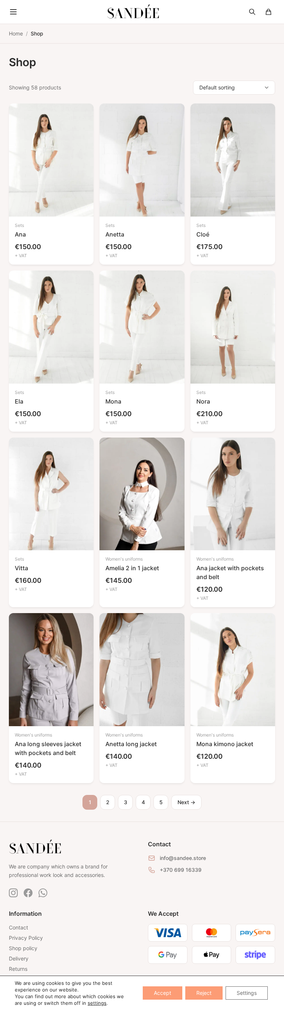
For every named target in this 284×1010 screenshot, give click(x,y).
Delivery (18, 958)
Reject (204, 993)
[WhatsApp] (42, 892)
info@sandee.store (183, 858)
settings (97, 1003)
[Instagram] (13, 892)
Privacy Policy (26, 938)
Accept (162, 993)
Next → (186, 802)
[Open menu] (13, 11)
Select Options (51, 204)
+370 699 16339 (181, 870)
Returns (18, 969)
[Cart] (268, 11)
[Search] (252, 11)
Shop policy (23, 948)
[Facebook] (28, 892)
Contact (18, 927)
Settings (247, 993)
